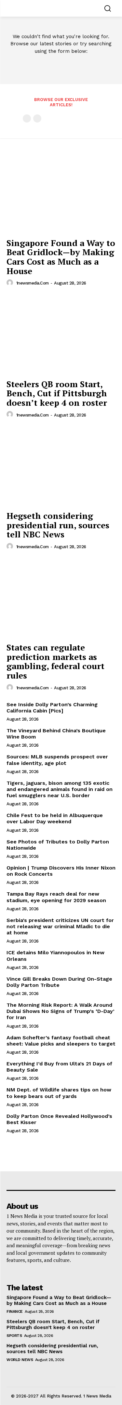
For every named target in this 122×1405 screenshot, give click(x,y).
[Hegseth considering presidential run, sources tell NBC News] (61, 466)
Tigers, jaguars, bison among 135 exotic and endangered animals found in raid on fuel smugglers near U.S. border (60, 789)
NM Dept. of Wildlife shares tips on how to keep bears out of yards (59, 1093)
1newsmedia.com (32, 283)
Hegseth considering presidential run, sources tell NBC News (58, 525)
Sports (14, 1335)
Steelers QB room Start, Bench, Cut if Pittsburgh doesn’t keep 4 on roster (57, 393)
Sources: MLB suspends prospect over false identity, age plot (57, 760)
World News (20, 1359)
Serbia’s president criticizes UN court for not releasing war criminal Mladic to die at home (60, 926)
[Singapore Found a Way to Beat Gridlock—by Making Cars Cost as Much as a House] (61, 193)
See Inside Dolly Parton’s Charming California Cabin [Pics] (52, 707)
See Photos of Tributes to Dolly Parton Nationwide (58, 845)
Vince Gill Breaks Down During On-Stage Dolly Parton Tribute (59, 982)
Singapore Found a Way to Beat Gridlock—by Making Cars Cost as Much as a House (61, 256)
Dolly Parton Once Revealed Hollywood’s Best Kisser (59, 1119)
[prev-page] (27, 118)
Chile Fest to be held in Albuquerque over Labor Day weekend (55, 818)
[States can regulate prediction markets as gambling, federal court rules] (61, 598)
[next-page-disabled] (37, 118)
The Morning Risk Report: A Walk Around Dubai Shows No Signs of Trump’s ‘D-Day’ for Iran (61, 1011)
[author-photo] (11, 282)
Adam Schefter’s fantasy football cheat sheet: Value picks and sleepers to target (61, 1040)
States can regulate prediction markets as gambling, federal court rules (55, 661)
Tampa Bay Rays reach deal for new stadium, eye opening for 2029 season (56, 897)
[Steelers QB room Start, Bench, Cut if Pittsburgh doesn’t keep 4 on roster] (61, 334)
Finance (15, 1311)
